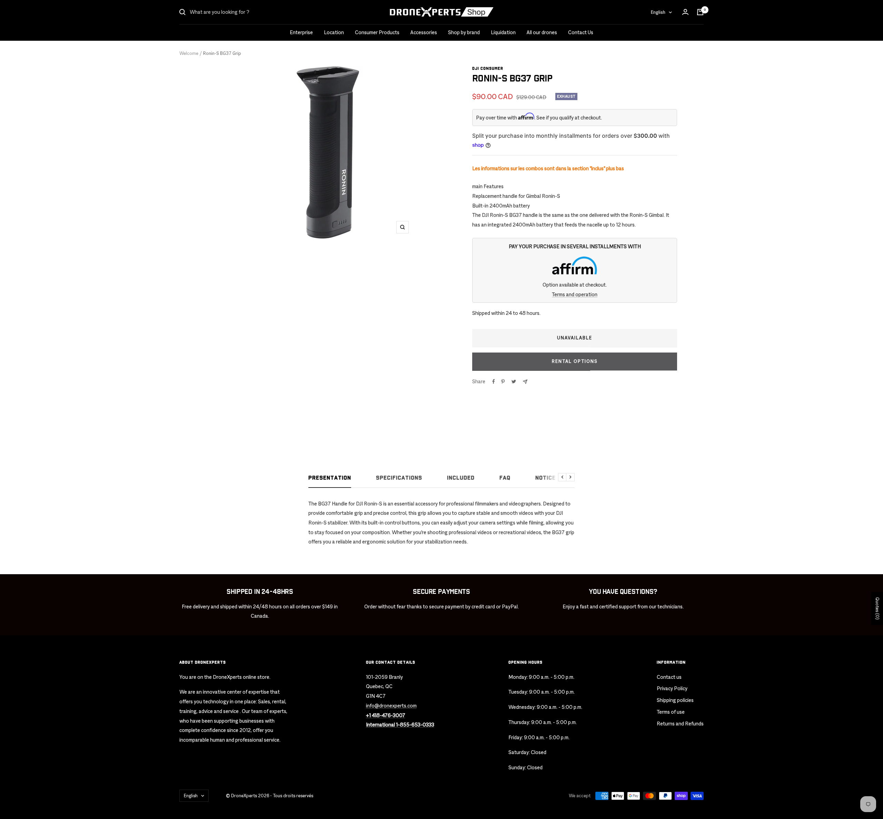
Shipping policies (675, 700)
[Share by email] (525, 381)
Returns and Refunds (680, 723)
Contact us (669, 677)
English (658, 12)
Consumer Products (377, 32)
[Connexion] (685, 12)
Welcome (188, 53)
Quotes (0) (877, 608)
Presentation (329, 478)
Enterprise (301, 32)
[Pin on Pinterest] (503, 381)
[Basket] (700, 12)
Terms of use (671, 712)
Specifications (399, 478)
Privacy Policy (672, 688)
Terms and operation (574, 294)
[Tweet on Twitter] (514, 381)
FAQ (504, 478)
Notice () (548, 478)
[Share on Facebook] (493, 381)
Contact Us (580, 32)
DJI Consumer (487, 68)
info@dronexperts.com (391, 705)
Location (334, 32)
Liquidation (503, 32)
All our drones (542, 32)
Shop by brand (464, 32)
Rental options (575, 361)
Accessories (423, 32)
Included (461, 478)
